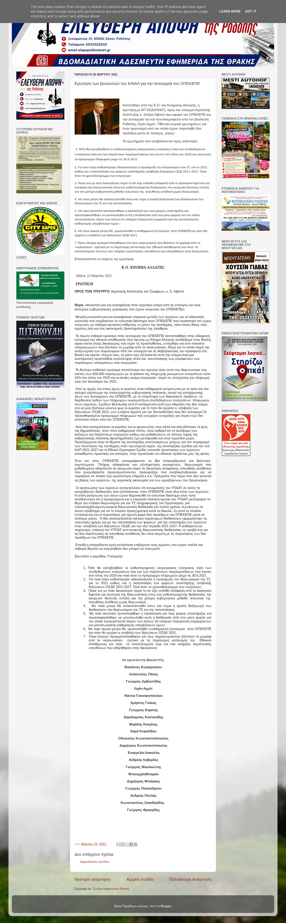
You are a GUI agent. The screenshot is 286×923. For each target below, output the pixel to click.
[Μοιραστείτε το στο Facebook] (131, 844)
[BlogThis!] (122, 844)
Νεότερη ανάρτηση (92, 879)
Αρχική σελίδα (139, 879)
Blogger (166, 906)
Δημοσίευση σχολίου (94, 861)
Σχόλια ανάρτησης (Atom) (111, 888)
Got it (251, 11)
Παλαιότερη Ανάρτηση (190, 879)
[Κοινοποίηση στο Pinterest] (135, 844)
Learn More (230, 11)
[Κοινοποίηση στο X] (127, 844)
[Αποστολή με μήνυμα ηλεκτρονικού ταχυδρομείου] (118, 844)
